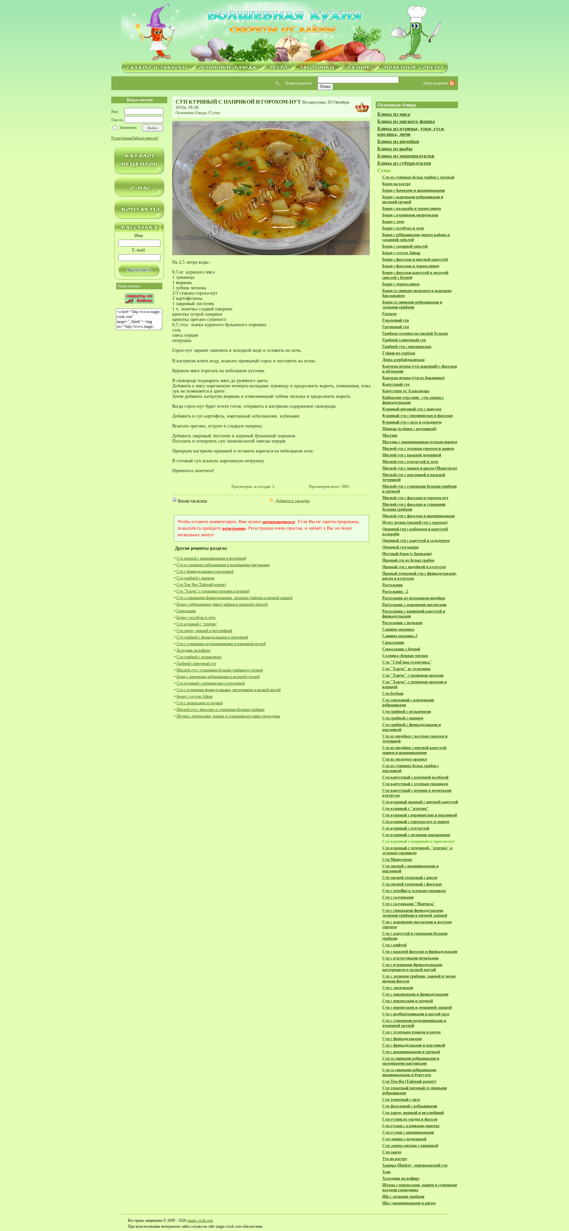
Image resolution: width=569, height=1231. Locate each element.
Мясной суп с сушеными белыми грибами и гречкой (219, 670)
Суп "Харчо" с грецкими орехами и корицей (212, 591)
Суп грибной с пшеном (195, 578)
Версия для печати (192, 500)
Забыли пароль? (145, 138)
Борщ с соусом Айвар (194, 696)
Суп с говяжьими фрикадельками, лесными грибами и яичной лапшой (234, 597)
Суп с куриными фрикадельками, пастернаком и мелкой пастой (228, 690)
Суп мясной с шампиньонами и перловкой (211, 558)
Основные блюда (191, 112)
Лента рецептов (436, 83)
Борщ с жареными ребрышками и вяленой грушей (217, 676)
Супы (214, 112)
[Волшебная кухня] (284, 32)
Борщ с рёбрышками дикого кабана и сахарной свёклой (222, 604)
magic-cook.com (200, 1220)
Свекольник (186, 611)
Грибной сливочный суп (196, 663)
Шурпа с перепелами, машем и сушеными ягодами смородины (228, 716)
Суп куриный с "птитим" (196, 624)
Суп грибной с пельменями (198, 657)
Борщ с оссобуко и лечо (196, 617)
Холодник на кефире (193, 650)
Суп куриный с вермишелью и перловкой (210, 683)
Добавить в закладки (292, 500)
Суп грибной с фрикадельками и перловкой (212, 637)
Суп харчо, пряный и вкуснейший (204, 630)
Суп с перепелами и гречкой (199, 703)
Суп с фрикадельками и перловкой (204, 571)
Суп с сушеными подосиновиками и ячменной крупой (221, 643)
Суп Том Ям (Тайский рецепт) (201, 584)
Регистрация (121, 138)
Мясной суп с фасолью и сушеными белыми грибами (220, 709)
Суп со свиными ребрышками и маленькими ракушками (223, 565)
